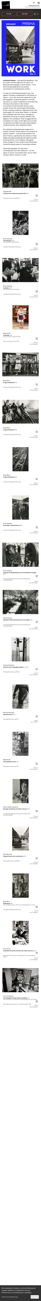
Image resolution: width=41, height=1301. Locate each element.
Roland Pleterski (8, 665)
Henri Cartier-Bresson (10, 807)
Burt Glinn (6, 902)
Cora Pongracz (8, 996)
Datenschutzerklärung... (10, 1297)
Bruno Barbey (7, 239)
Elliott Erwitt (6, 760)
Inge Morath (7, 192)
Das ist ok (34, 1297)
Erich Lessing (7, 523)
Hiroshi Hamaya (8, 712)
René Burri (6, 381)
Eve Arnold (6, 949)
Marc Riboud (7, 854)
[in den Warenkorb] (36, 195)
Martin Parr (7, 333)
